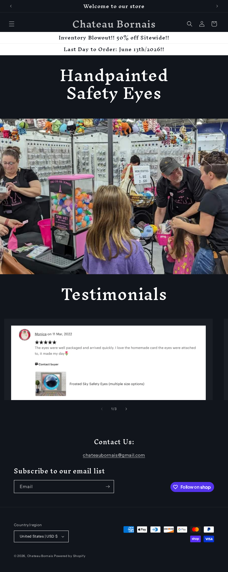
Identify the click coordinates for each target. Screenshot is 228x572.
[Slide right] (126, 409)
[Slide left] (102, 409)
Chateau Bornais (40, 556)
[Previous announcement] (11, 6)
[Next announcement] (217, 6)
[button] (12, 24)
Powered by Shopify (70, 556)
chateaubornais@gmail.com (114, 455)
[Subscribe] (107, 486)
